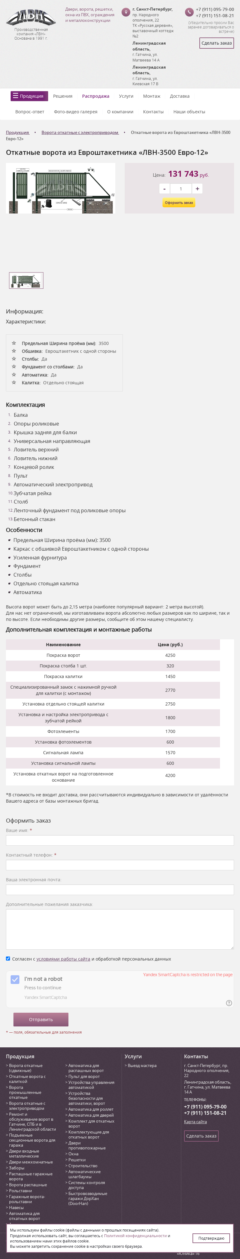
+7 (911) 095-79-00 (215, 9)
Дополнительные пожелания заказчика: (49, 904)
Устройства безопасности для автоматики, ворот (86, 1098)
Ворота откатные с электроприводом (27, 1105)
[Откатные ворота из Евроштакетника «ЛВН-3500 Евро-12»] (60, 188)
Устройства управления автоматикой (91, 1084)
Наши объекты (189, 112)
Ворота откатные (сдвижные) (25, 1068)
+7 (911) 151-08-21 (215, 15)
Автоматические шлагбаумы (84, 1174)
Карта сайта (195, 1121)
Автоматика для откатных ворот (24, 1216)
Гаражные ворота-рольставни (27, 1199)
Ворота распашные (28, 1185)
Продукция (31, 96)
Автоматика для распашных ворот (86, 1068)
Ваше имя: (19, 830)
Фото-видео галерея (76, 112)
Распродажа (95, 96)
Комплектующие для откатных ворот (88, 1134)
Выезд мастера (142, 1065)
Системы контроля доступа (86, 1185)
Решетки (77, 1160)
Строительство (83, 1165)
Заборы (16, 1168)
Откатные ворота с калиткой (27, 1079)
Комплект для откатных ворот (91, 1123)
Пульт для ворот (84, 1076)
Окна (73, 1154)
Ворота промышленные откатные (25, 1092)
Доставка (180, 96)
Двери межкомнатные (31, 1162)
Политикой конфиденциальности (135, 1235)
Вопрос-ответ (29, 112)
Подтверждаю (211, 1238)
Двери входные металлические (24, 1153)
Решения (62, 96)
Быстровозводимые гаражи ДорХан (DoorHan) (87, 1198)
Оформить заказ (179, 202)
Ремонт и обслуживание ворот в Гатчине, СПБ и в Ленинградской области (32, 1121)
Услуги (126, 96)
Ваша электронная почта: (34, 880)
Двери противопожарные (87, 1145)
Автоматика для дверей (91, 1115)
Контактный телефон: (31, 855)
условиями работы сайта (63, 959)
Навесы (16, 1207)
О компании (120, 112)
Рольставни (20, 1190)
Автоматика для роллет (90, 1109)
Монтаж (151, 96)
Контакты (153, 112)
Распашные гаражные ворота (30, 1176)
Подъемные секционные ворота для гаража (32, 1140)
